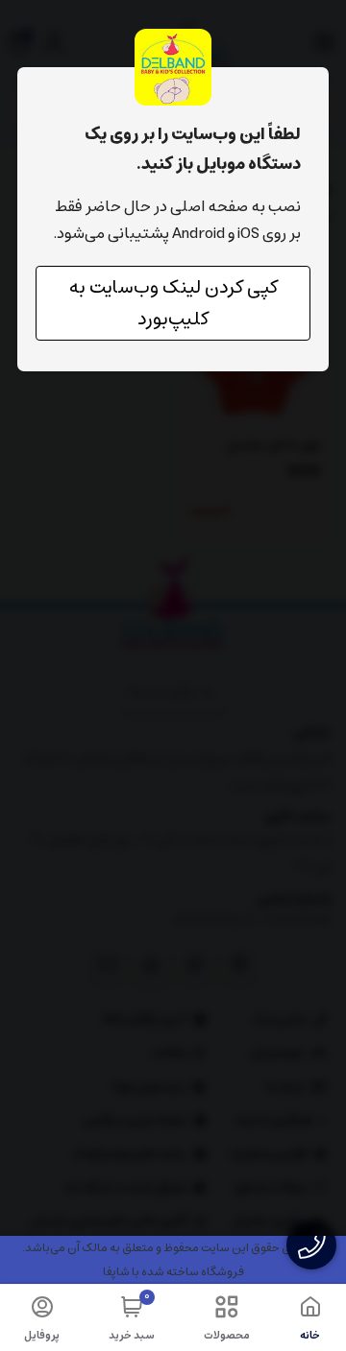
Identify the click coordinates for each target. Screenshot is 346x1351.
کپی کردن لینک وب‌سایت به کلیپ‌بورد (173, 303)
